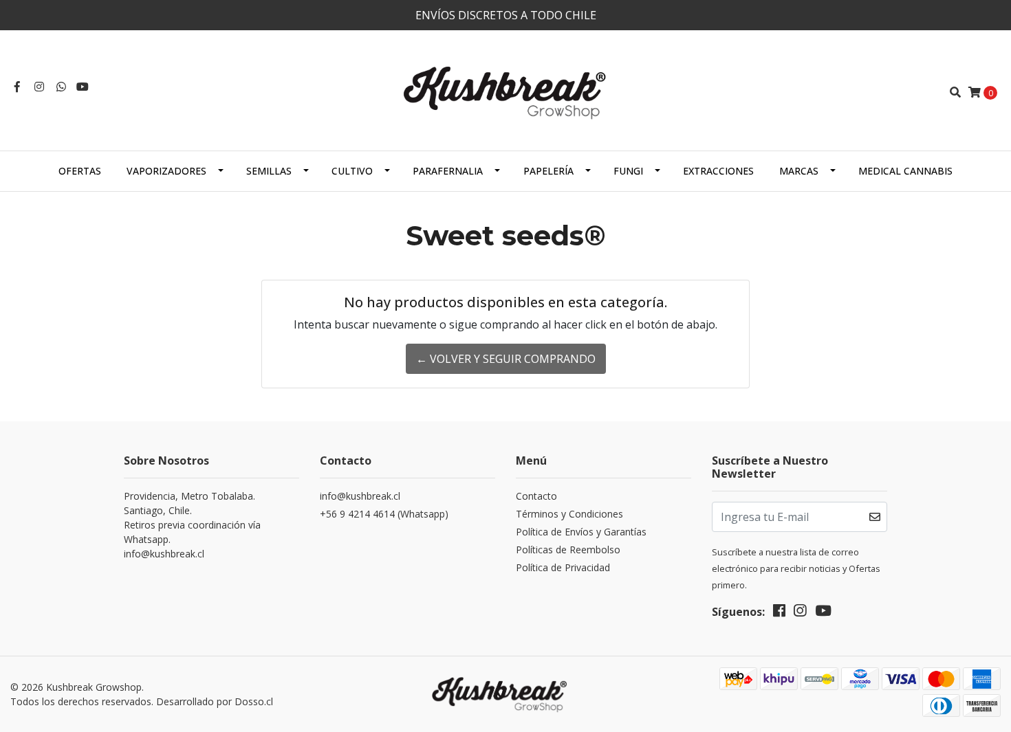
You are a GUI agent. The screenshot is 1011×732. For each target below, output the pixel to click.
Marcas (798, 170)
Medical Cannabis (905, 170)
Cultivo (352, 170)
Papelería (548, 170)
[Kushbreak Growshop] (505, 90)
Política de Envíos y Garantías (581, 531)
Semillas (269, 170)
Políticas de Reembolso (568, 549)
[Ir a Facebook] (17, 86)
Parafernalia (448, 170)
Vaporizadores (166, 170)
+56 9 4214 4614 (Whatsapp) (384, 513)
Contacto (536, 495)
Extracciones (718, 170)
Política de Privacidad (563, 567)
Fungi (628, 170)
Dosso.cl (254, 701)
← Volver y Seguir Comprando (506, 358)
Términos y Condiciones (569, 513)
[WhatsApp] (61, 86)
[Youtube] (82, 86)
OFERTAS (79, 170)
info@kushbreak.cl (360, 495)
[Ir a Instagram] (39, 86)
